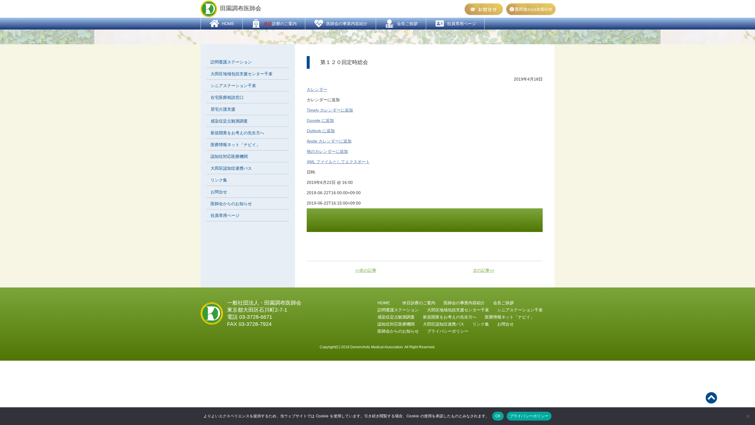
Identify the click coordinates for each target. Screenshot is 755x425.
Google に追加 (320, 120)
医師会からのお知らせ (231, 203)
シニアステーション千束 (233, 85)
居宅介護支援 (223, 109)
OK (498, 415)
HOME (384, 302)
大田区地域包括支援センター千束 (242, 73)
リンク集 (219, 180)
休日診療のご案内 (418, 302)
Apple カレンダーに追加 (329, 141)
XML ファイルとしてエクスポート (338, 161)
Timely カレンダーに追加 (330, 110)
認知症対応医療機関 (229, 156)
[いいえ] (748, 416)
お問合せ (219, 191)
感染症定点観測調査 (229, 121)
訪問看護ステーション (231, 62)
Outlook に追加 (321, 130)
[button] (323, 99)
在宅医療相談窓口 (227, 97)
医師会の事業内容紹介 (464, 302)
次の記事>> (483, 270)
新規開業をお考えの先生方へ (237, 132)
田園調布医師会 (240, 8)
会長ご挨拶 (503, 302)
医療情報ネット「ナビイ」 (235, 144)
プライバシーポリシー (529, 415)
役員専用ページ (225, 215)
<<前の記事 (365, 270)
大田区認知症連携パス (231, 168)
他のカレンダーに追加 (327, 151)
